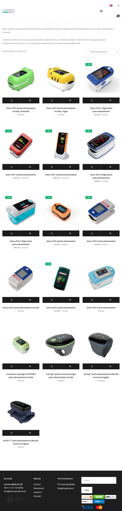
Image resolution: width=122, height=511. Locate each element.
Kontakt (37, 496)
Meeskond (39, 488)
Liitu (87, 490)
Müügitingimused (66, 488)
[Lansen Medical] (8, 11)
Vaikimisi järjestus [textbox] (98, 51)
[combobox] (104, 51)
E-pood (37, 484)
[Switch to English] (111, 5)
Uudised (37, 492)
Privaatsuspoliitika (66, 484)
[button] (11, 100)
